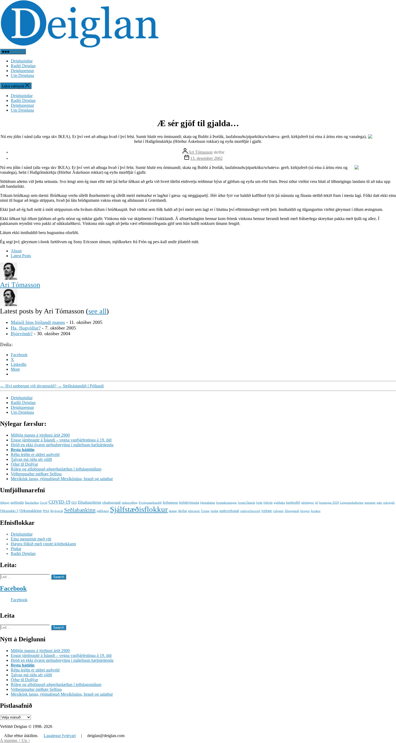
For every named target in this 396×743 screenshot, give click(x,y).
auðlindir (17, 502)
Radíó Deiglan (23, 65)
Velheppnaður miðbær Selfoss (36, 474)
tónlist (214, 511)
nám (379, 502)
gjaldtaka (279, 502)
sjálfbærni (103, 511)
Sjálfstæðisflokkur (139, 509)
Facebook (13, 588)
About (16, 251)
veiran (266, 510)
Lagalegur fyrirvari (60, 735)
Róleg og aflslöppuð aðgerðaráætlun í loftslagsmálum (56, 469)
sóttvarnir (194, 511)
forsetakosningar (226, 502)
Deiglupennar (22, 70)
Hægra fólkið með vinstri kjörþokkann (43, 544)
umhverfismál (229, 511)
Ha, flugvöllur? (26, 328)
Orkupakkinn (30, 510)
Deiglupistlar (22, 61)
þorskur (316, 511)
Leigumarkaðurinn (351, 502)
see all (97, 311)
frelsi (259, 502)
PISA (46, 511)
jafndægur (307, 502)
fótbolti (268, 502)
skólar (182, 511)
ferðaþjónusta (189, 502)
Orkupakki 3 (9, 511)
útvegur (305, 511)
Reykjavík (56, 511)
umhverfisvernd (250, 511)
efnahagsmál (111, 502)
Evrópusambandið (150, 502)
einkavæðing (130, 502)
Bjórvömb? (22, 333)
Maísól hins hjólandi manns (38, 322)
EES (74, 502)
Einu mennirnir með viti (31, 539)
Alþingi (4, 502)
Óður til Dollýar (24, 464)
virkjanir (278, 511)
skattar (173, 511)
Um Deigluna (22, 75)
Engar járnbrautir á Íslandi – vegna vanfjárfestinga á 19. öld (61, 440)
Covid (43, 502)
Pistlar (16, 548)
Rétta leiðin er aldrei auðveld (35, 454)
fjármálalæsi (207, 502)
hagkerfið (293, 502)
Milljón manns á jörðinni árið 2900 (40, 435)
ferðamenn (170, 502)
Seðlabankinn (80, 510)
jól (316, 502)
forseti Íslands (246, 502)
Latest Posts (21, 255)
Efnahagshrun (89, 502)
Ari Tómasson (200, 152)
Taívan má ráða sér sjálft (31, 459)
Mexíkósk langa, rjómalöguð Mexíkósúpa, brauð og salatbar (62, 478)
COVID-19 (59, 502)
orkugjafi (389, 502)
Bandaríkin (32, 502)
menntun (370, 502)
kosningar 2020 (329, 502)
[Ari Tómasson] (8, 278)
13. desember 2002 (206, 158)
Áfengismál (292, 511)
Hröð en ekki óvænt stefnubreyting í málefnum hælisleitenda (62, 445)
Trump (205, 511)
